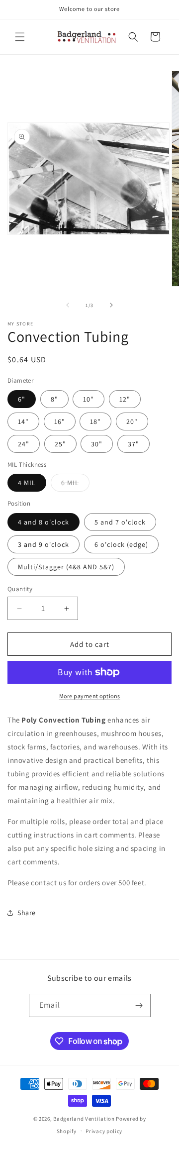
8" (54, 399)
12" (124, 399)
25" (60, 443)
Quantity (19, 589)
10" (88, 399)
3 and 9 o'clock (43, 544)
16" (59, 421)
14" (23, 421)
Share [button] (26, 912)
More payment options (89, 696)
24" (23, 443)
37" (133, 443)
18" (95, 421)
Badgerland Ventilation (83, 1118)
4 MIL (27, 482)
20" (132, 421)
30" (96, 443)
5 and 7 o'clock (120, 522)
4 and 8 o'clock (43, 522)
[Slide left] (68, 305)
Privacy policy (104, 1131)
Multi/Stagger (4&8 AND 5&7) (66, 566)
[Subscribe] (139, 1005)
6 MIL (75, 485)
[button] (20, 37)
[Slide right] (111, 305)
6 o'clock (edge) (121, 544)
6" (21, 399)
